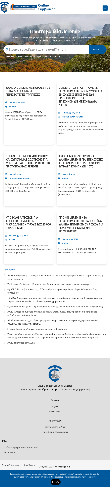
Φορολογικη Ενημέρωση (36, 56)
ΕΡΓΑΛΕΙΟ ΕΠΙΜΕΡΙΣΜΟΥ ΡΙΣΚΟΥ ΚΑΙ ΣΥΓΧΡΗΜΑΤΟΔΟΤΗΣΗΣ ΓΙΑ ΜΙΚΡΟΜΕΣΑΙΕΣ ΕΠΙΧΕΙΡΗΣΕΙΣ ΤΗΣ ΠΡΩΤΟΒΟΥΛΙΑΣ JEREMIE (28, 161)
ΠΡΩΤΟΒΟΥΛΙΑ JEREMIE (73, 117)
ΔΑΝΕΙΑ (12, 106)
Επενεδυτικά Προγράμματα (55, 432)
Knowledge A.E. (63, 466)
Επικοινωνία (55, 411)
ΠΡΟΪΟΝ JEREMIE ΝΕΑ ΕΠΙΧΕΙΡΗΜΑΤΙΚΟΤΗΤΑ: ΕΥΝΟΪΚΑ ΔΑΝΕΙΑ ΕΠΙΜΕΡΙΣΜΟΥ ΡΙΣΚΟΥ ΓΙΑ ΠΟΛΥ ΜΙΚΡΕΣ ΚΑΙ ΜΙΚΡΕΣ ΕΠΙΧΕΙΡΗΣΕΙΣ (81, 224)
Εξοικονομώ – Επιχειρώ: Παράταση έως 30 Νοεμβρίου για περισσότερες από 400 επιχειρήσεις (55, 306)
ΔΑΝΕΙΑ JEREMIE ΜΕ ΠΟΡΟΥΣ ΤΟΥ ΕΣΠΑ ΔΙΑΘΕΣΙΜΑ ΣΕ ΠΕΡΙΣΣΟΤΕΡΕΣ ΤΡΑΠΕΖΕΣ (28, 91)
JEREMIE (65, 178)
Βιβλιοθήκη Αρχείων (32, 37)
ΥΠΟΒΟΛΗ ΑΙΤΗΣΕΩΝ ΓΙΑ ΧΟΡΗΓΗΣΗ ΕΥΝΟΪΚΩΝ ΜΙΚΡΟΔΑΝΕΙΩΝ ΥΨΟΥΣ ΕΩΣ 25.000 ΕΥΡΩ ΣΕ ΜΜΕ (28, 223)
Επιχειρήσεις (54, 56)
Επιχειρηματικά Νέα (55, 427)
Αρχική (15, 37)
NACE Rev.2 (9, 452)
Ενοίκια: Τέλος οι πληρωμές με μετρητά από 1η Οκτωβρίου (37, 329)
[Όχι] (106, 480)
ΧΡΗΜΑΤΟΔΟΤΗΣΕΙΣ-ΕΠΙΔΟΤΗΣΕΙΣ (62, 37)
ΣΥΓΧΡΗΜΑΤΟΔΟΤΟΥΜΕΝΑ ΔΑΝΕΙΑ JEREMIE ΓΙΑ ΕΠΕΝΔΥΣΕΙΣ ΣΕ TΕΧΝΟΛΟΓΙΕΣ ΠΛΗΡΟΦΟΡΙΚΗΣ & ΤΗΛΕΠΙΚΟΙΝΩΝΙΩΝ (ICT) (81, 161)
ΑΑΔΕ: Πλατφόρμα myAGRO (21, 343)
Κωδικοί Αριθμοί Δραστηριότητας (21, 447)
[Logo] (55, 376)
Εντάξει (55, 482)
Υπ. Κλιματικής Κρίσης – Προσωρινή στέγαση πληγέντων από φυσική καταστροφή (48, 284)
